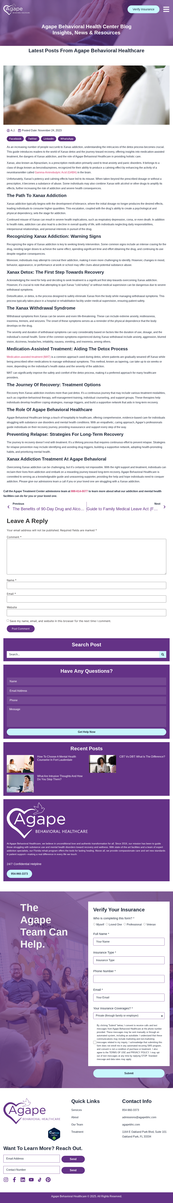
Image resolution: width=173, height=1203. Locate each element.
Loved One (115, 924)
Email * (98, 989)
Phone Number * (104, 971)
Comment (14, 537)
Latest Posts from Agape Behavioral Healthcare (86, 50)
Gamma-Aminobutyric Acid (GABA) (56, 172)
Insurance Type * (104, 952)
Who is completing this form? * (113, 918)
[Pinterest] (48, 1179)
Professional (134, 924)
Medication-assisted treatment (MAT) (29, 356)
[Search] (162, 654)
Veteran (151, 924)
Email (11, 593)
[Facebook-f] (14, 1179)
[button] (166, 9)
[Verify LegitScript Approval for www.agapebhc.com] (54, 1140)
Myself (100, 924)
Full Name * (101, 934)
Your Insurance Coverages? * (113, 1008)
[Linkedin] (22, 1179)
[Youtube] (31, 1179)
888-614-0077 (80, 491)
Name (11, 580)
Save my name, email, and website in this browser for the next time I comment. (60, 621)
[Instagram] (5, 1179)
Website (12, 607)
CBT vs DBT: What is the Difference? (142, 756)
